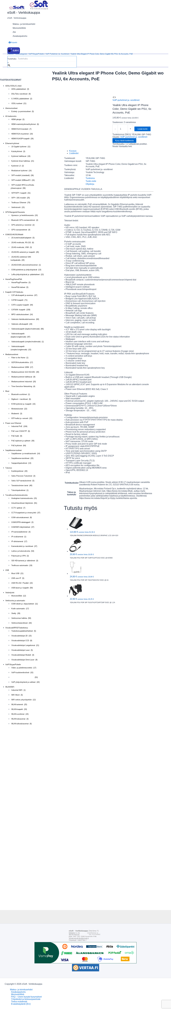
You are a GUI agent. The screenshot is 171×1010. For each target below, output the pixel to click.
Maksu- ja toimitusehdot (21, 989)
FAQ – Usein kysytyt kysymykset (26, 997)
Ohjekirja (90, 184)
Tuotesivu (90, 178)
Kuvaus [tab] (72, 151)
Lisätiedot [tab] (73, 153)
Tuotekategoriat (21, 54)
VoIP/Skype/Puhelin (36, 54)
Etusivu (10, 54)
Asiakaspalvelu (18, 992)
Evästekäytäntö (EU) (21, 1004)
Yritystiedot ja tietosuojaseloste (25, 999)
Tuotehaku (11, 59)
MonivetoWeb (17, 994)
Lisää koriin (142, 129)
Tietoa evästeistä (19, 1001)
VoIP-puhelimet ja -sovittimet (57, 54)
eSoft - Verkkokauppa (23, 13)
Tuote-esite (91, 181)
